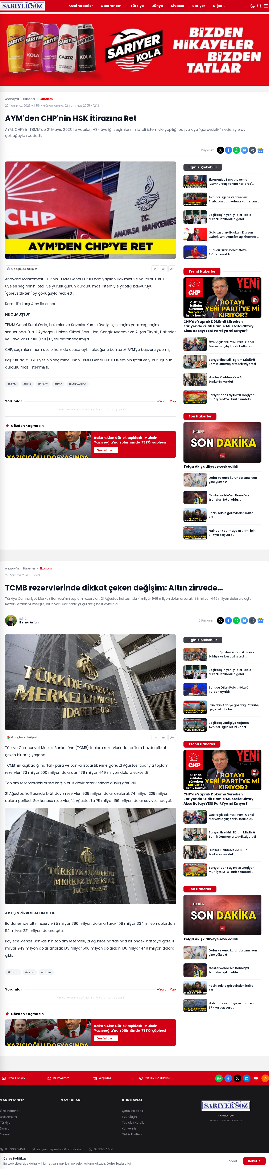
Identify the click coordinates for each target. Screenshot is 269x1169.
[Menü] (266, 6)
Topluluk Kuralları (134, 1122)
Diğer (217, 5)
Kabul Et (254, 1161)
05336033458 (15, 1149)
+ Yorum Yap (166, 401)
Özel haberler (81, 5)
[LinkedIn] (247, 1078)
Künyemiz (61, 1078)
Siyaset (178, 5)
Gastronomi (112, 5)
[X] (237, 1078)
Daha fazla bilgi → (121, 1163)
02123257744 (103, 1149)
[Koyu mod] (252, 5)
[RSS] (265, 1078)
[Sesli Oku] (155, 268)
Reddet (232, 1161)
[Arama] (259, 5)
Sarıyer (198, 5)
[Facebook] (228, 1078)
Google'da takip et (24, 269)
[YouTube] (256, 1078)
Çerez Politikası (133, 1111)
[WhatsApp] (219, 1078)
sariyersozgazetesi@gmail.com (59, 1149)
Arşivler (105, 1078)
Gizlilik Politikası (157, 1078)
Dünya (157, 5)
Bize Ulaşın (16, 1078)
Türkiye (137, 5)
